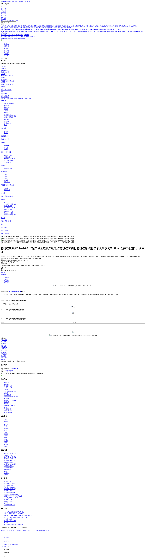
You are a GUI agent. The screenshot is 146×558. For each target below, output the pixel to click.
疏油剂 (6, 444)
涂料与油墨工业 (9, 455)
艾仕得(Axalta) (8, 490)
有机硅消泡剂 (8, 155)
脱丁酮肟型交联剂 (9, 207)
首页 (2, 6)
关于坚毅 (3, 15)
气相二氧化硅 (5, 97)
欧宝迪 (6, 503)
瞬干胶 (6, 147)
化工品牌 (3, 13)
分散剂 (6, 428)
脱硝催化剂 (7, 469)
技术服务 (3, 19)
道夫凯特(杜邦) (8, 485)
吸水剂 (6, 430)
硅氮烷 (6, 110)
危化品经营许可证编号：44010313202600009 (26, 530)
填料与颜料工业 (9, 466)
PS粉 (5, 178)
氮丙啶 (3, 77)
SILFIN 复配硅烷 (9, 103)
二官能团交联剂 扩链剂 (11, 204)
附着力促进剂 (8, 206)
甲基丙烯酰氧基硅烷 (10, 116)
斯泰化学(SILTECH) (10, 489)
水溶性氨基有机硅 (9, 158)
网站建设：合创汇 (44, 530)
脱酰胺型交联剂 (9, 211)
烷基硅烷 (6, 121)
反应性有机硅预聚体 (7, 75)
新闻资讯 (3, 17)
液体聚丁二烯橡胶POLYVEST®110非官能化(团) (18, 515)
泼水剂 (6, 439)
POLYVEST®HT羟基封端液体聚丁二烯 (15, 517)
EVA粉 (6, 180)
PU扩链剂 (7, 188)
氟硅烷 (6, 109)
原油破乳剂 (7, 162)
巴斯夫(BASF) (8, 499)
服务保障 (6, 282)
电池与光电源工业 (9, 460)
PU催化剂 (7, 190)
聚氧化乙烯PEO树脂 (7, 84)
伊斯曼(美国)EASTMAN (11, 497)
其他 (2, 91)
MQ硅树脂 (7, 157)
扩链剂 (6, 434)
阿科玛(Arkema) (8, 501)
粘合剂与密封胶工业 (10, 453)
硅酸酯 (6, 112)
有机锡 (3, 88)
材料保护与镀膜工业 (10, 458)
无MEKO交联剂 (9, 213)
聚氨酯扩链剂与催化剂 (7, 81)
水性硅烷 (6, 119)
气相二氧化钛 (5, 95)
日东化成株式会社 (9, 505)
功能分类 (3, 10)
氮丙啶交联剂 (8, 168)
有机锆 (6, 131)
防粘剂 (6, 425)
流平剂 (6, 426)
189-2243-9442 (5, 20)
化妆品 (6, 474)
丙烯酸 (3, 74)
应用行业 (3, 12)
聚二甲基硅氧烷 (26, 98)
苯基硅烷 (6, 107)
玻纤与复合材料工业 (10, 457)
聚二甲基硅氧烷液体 (15, 291)
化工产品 (3, 8)
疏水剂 (6, 442)
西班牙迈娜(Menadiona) (11, 494)
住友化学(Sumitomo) (10, 487)
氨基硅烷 (6, 105)
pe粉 (5, 175)
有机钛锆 (3, 68)
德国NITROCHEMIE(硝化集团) (13, 496)
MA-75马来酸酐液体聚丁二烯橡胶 (14, 512)
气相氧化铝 (4, 93)
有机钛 (6, 133)
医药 (5, 471)
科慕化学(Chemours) (10, 483)
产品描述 (6, 277)
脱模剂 (6, 437)
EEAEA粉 (7, 182)
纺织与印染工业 (9, 462)
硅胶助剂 (3, 86)
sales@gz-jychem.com (11, 372)
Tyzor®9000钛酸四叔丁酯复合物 (13, 524)
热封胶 (6, 149)
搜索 (2, 24)
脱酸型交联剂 (8, 209)
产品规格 (6, 281)
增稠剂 (6, 446)
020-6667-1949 (13, 20)
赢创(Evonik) (7, 482)
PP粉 (5, 176)
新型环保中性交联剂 (10, 215)
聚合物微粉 (4, 79)
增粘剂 (6, 432)
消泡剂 (6, 435)
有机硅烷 (3, 67)
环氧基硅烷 (7, 114)
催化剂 (6, 202)
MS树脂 (3, 82)
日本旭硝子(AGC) (9, 492)
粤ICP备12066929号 (7, 530)
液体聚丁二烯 (5, 72)
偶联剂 (6, 419)
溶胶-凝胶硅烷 (8, 118)
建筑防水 (6, 473)
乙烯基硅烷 (7, 123)
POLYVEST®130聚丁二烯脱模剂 (13, 514)
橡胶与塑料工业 (9, 467)
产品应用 (6, 279)
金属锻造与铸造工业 (10, 464)
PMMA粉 (7, 145)
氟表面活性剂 (5, 70)
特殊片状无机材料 (6, 90)
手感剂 (6, 441)
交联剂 (6, 421)
